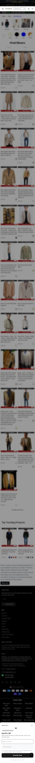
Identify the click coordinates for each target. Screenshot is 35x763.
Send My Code (17, 755)
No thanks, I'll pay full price (17, 759)
